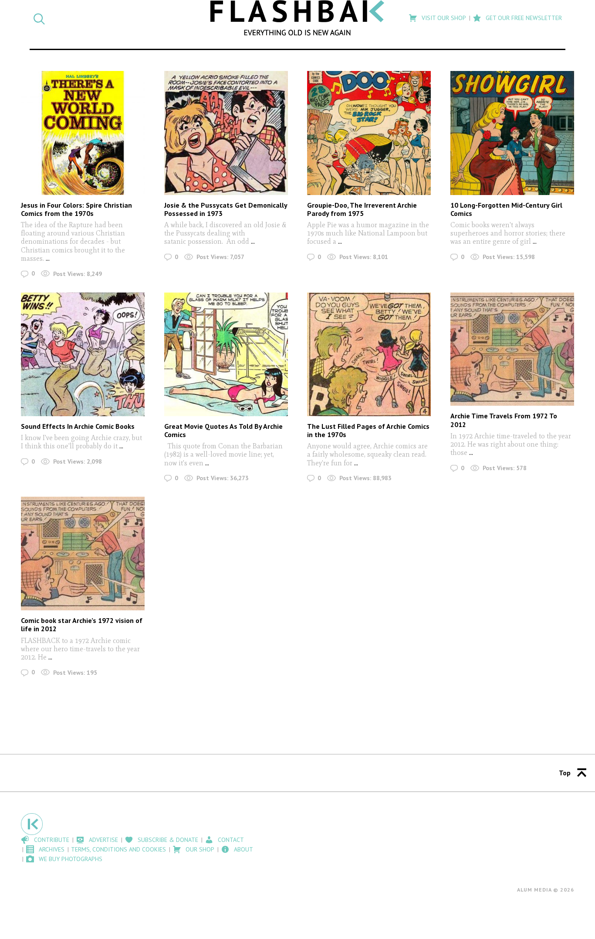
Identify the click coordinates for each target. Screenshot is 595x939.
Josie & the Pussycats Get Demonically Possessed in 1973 (225, 209)
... (48, 258)
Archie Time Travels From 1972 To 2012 (503, 419)
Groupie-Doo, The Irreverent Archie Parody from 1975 (362, 209)
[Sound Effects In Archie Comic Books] (83, 354)
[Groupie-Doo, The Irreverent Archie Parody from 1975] (369, 133)
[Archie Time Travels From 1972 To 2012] (512, 349)
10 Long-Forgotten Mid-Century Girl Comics (506, 209)
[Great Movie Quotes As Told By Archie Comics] (226, 354)
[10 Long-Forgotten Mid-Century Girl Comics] (512, 133)
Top (565, 772)
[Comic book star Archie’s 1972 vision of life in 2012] (83, 553)
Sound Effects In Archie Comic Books (78, 426)
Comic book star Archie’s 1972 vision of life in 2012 (81, 624)
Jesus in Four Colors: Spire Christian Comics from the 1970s (76, 209)
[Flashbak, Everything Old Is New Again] (297, 18)
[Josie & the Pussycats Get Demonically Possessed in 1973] (226, 133)
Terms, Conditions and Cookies (118, 849)
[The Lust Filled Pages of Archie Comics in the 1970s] (369, 354)
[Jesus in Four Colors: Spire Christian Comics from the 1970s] (83, 133)
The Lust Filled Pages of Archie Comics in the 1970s (368, 430)
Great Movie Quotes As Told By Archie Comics (223, 430)
